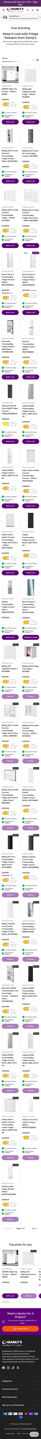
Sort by (5, 58)
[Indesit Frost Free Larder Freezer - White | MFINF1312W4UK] (30, 1105)
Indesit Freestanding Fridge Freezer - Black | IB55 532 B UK (29, 540)
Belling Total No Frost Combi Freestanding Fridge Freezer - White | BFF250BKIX (30, 862)
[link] (8, 1228)
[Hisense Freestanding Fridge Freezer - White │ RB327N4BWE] (30, 327)
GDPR (18, 1434)
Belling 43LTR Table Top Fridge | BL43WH (30, 669)
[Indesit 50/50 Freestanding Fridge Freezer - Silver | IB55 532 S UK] (30, 391)
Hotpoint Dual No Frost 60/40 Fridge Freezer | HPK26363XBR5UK (10, 410)
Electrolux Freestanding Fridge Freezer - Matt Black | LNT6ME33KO (9, 346)
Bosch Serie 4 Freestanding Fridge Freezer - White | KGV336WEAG (9, 279)
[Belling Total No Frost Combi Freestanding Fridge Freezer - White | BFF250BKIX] (30, 842)
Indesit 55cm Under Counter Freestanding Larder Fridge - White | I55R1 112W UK (9, 1126)
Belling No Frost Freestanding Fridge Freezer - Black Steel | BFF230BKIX (9, 862)
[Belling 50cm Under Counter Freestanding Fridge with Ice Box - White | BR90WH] (10, 711)
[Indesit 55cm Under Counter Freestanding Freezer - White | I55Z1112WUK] (30, 456)
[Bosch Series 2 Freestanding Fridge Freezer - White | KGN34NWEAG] (30, 260)
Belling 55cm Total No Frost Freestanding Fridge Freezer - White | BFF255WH (9, 156)
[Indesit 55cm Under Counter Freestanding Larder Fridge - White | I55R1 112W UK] (10, 1105)
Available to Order (31, 637)
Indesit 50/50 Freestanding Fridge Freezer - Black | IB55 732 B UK (29, 993)
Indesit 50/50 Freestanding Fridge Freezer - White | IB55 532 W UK (30, 1060)
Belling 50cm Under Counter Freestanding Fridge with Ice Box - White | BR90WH (10, 730)
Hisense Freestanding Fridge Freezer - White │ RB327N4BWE (29, 346)
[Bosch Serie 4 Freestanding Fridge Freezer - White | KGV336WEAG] (10, 260)
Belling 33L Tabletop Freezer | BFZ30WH (9, 668)
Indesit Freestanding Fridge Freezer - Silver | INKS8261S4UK (9, 607)
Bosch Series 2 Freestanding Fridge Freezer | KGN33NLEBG (29, 928)
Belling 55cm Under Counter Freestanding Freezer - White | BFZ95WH (30, 730)
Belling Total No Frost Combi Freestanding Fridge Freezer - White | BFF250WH (9, 929)
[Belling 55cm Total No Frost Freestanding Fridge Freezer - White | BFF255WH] (10, 136)
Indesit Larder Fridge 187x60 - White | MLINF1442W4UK (9, 1190)
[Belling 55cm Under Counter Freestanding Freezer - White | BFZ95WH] (30, 711)
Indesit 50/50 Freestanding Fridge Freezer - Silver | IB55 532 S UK (29, 411)
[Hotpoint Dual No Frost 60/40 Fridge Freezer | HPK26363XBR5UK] (10, 391)
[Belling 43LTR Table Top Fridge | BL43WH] (30, 652)
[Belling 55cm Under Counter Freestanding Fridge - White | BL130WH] (10, 195)
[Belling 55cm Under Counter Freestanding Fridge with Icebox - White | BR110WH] (30, 195)
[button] (37, 10)
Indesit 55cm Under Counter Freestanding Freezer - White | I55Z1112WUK (30, 475)
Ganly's (17, 1424)
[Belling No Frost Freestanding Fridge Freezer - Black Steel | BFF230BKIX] (10, 842)
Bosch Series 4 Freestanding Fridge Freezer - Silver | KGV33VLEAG (29, 607)
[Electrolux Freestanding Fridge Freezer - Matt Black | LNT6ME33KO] (10, 327)
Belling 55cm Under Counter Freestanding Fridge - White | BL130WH (10, 215)
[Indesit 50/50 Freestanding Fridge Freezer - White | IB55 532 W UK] (30, 1040)
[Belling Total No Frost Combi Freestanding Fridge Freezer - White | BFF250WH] (10, 909)
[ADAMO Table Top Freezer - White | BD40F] (10, 74)
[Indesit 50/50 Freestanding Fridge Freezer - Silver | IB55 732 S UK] (10, 1040)
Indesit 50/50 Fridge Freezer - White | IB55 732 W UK (10, 474)
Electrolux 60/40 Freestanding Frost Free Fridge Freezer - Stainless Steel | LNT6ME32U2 (10, 994)
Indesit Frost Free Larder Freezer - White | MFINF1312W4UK (30, 1123)
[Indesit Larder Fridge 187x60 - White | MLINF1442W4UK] (10, 1172)
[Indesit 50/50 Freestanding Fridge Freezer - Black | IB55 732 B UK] (30, 973)
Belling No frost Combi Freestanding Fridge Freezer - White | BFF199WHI (30, 795)
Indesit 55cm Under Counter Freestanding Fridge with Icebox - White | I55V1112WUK (10, 541)
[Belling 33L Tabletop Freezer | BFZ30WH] (10, 652)
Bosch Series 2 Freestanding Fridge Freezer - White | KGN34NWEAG (29, 279)
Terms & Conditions (29, 1434)
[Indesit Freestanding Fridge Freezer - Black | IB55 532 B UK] (30, 520)
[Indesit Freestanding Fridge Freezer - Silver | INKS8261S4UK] (10, 587)
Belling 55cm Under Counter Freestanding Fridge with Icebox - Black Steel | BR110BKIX (10, 796)
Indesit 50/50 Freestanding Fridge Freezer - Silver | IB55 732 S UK (9, 1060)
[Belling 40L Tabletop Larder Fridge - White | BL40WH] (30, 74)
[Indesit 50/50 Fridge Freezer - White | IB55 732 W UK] (10, 456)
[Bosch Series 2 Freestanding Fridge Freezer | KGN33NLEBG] (30, 909)
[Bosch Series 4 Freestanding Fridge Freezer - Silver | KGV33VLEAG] (30, 587)
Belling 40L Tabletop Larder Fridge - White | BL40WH (29, 93)
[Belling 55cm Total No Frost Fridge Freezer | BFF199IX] (30, 136)
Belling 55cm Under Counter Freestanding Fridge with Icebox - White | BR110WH (30, 215)
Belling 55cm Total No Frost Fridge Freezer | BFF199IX (30, 153)
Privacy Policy (10, 1434)
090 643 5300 (22, 1329)
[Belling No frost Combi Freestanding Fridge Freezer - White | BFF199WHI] (30, 775)
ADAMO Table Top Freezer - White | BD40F (9, 91)
